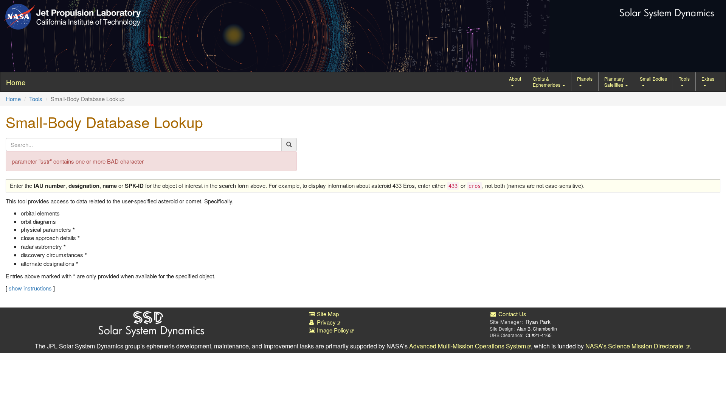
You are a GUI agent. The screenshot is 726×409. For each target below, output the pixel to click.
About (515, 78)
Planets (585, 78)
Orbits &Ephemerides (547, 81)
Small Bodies (653, 78)
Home (13, 99)
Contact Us (511, 314)
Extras (707, 78)
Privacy (325, 322)
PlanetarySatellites (614, 81)
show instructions (30, 288)
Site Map (327, 314)
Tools (684, 78)
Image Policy (332, 330)
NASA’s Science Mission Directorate (635, 346)
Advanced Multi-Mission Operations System (467, 346)
